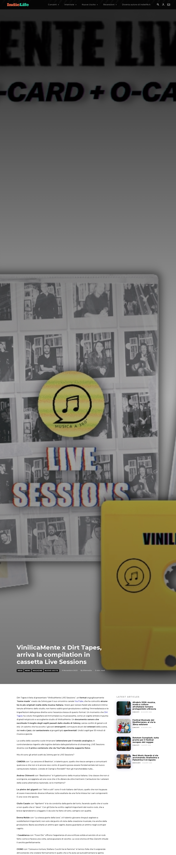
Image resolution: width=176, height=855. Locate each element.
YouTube (79, 701)
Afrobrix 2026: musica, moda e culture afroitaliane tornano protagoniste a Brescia (145, 705)
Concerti (136, 712)
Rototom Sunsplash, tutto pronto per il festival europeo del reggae (146, 740)
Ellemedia (87, 670)
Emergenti (137, 763)
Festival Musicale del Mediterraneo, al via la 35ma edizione (144, 722)
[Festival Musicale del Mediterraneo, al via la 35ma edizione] (124, 726)
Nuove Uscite (51, 670)
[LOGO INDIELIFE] (18, 5)
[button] (158, 5)
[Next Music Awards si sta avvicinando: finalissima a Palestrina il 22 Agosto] (124, 761)
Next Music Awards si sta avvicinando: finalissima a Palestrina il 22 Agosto (146, 757)
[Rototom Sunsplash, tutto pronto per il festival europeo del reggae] (124, 744)
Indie (20, 670)
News (27, 670)
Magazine (37, 670)
